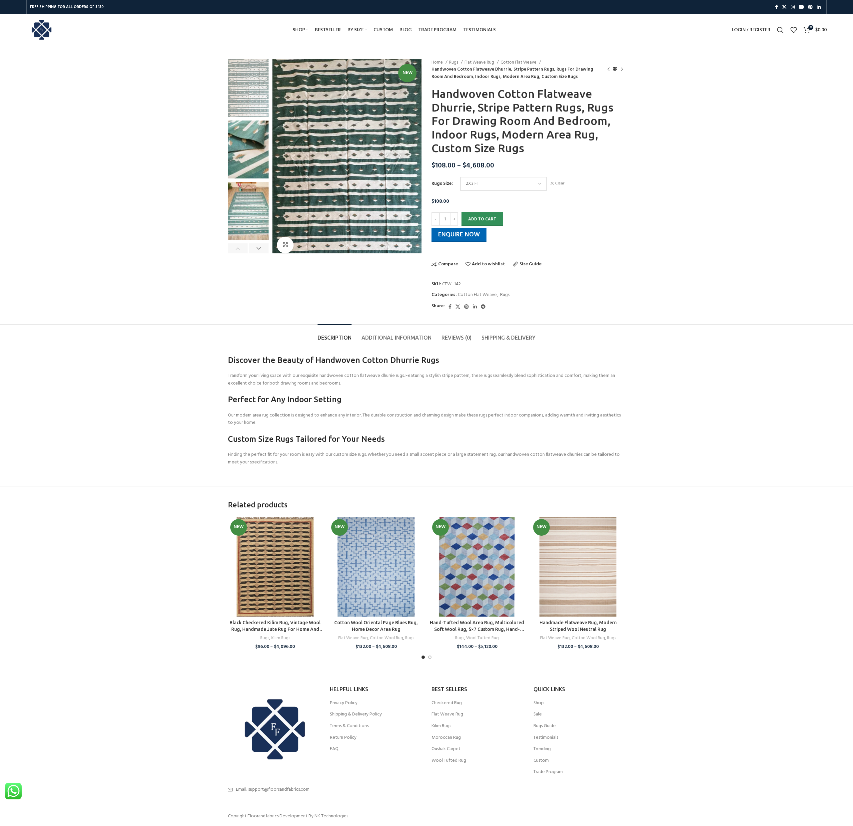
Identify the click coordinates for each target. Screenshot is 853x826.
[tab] (335, 334)
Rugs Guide (544, 726)
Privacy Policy (344, 703)
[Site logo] (41, 30)
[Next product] (621, 69)
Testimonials (545, 737)
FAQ (334, 749)
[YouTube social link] (801, 7)
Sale (537, 714)
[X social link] (784, 7)
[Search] (780, 30)
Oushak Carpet (445, 749)
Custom (541, 760)
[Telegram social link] (483, 306)
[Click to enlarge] (285, 245)
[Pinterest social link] (810, 7)
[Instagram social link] (793, 7)
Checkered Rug (446, 703)
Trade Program (548, 772)
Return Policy (343, 737)
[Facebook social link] (776, 7)
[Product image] (275, 567)
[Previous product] (608, 69)
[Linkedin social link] (819, 7)
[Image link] (274, 729)
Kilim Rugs (280, 638)
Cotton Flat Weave (518, 62)
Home (437, 62)
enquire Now (459, 235)
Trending (542, 749)
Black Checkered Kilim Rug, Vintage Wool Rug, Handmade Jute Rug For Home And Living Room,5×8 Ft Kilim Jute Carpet (275, 629)
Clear (559, 183)
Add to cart (482, 219)
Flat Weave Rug (479, 62)
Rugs (454, 62)
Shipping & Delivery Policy (356, 714)
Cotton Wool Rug (386, 638)
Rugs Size (441, 183)
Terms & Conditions (349, 726)
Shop (538, 703)
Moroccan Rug (446, 737)
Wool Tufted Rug (482, 638)
